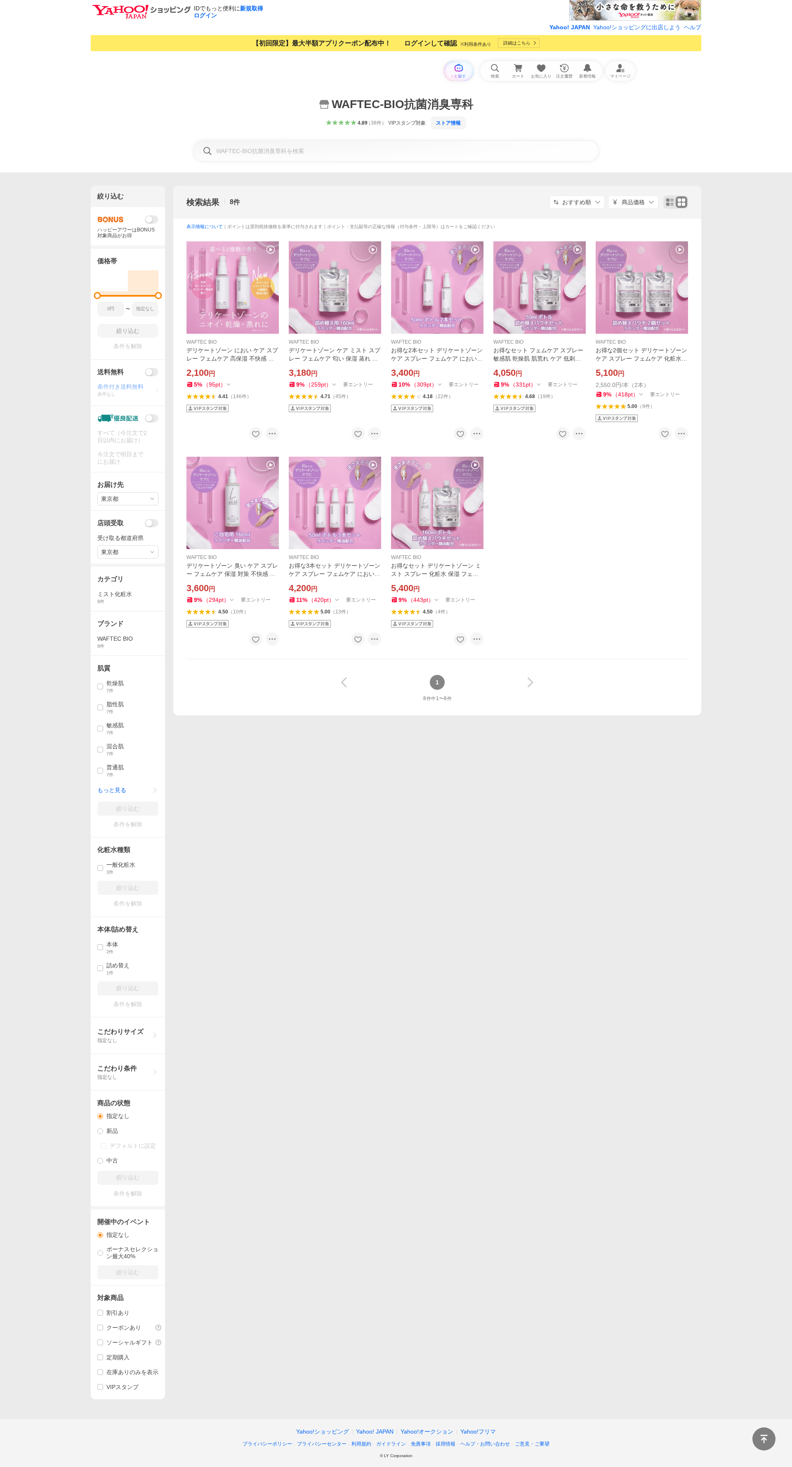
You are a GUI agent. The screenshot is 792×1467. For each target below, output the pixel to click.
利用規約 (361, 1444)
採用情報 (445, 1444)
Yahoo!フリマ (478, 1431)
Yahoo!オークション (427, 1431)
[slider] (97, 295)
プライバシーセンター (321, 1444)
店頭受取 (110, 522)
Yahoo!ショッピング (322, 1431)
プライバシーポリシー (267, 1444)
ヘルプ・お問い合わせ (485, 1444)
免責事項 (421, 1444)
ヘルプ (692, 27)
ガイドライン (391, 1444)
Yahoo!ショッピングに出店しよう (637, 27)
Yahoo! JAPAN (569, 27)
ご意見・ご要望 (532, 1444)
